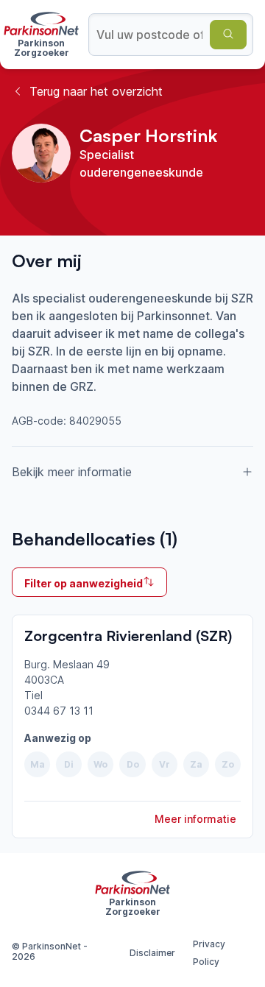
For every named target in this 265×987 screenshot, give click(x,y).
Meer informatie (195, 819)
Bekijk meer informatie (72, 471)
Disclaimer (152, 952)
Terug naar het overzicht (96, 91)
